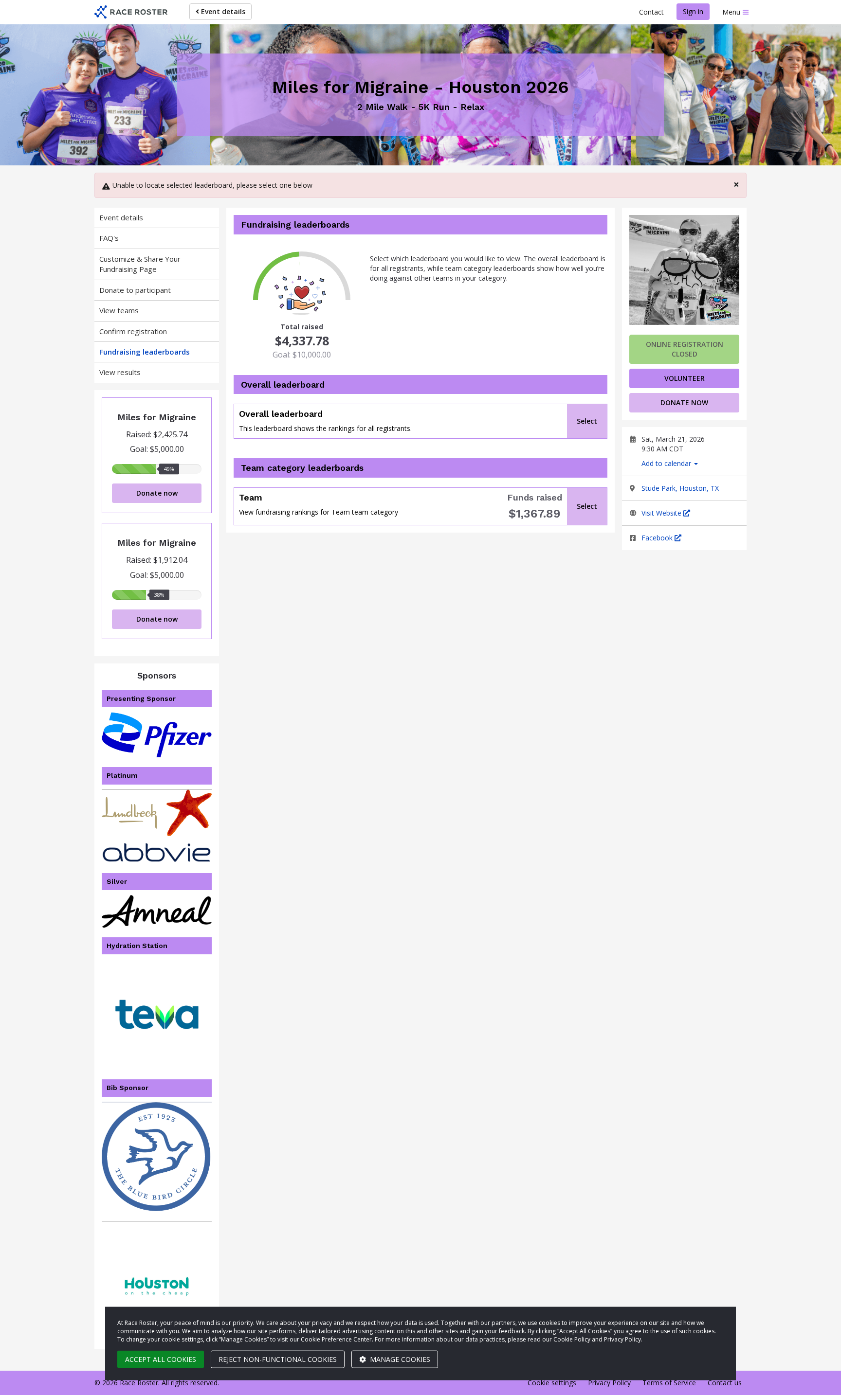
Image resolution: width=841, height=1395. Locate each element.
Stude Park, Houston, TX (680, 488)
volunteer (684, 378)
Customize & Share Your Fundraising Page (140, 264)
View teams (119, 310)
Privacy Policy (609, 1382)
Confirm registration (133, 331)
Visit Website (662, 513)
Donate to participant (135, 290)
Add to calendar (667, 463)
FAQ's (109, 238)
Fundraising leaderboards (144, 352)
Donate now (157, 493)
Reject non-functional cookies (278, 1359)
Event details (222, 11)
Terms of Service (669, 1382)
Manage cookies (399, 1359)
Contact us (725, 1382)
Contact (651, 12)
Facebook (658, 537)
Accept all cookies (160, 1359)
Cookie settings (552, 1382)
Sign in (693, 11)
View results (120, 372)
